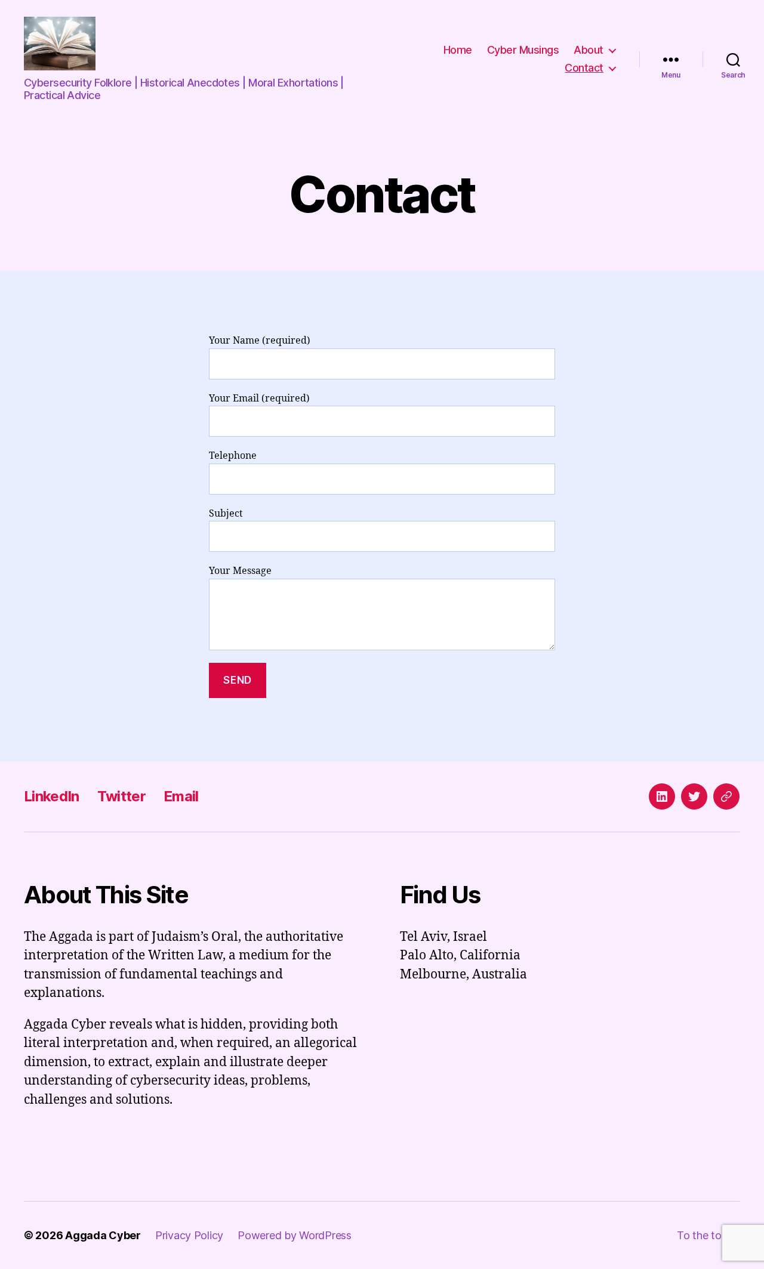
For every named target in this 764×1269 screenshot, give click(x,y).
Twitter (121, 796)
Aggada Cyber (103, 1235)
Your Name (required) (259, 341)
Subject (226, 514)
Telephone (233, 456)
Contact (584, 67)
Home (457, 50)
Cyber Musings (523, 50)
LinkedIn (51, 796)
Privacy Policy (189, 1235)
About (588, 50)
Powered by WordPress (295, 1235)
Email (181, 796)
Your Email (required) (259, 399)
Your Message (240, 571)
